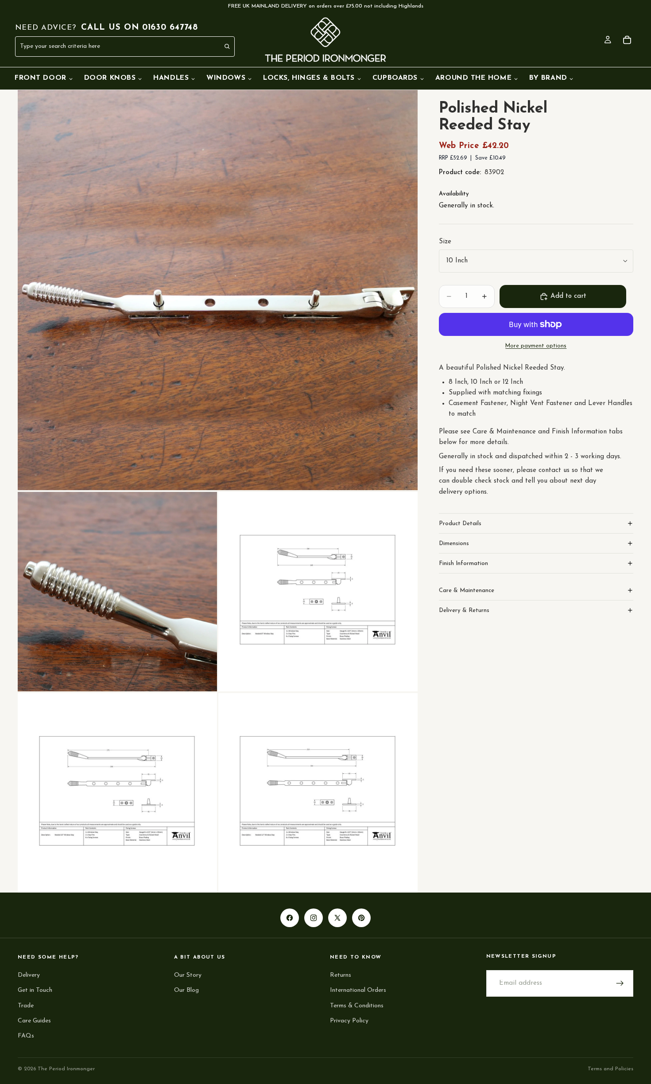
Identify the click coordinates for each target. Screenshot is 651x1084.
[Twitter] (337, 918)
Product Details (460, 523)
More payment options (535, 346)
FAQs (26, 1036)
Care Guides (34, 1020)
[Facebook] (290, 918)
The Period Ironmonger (66, 1069)
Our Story (188, 975)
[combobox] (105, 46)
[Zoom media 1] (218, 290)
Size (445, 241)
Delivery (29, 975)
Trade (26, 1005)
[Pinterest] (361, 918)
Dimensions (454, 543)
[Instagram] (314, 918)
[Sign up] (620, 983)
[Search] (227, 46)
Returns (340, 975)
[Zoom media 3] (318, 591)
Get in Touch (35, 990)
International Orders (358, 990)
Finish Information (463, 563)
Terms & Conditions (357, 1005)
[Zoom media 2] (117, 591)
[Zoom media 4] (117, 793)
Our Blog (186, 990)
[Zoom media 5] (318, 793)
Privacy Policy (349, 1020)
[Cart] (627, 40)
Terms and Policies (610, 1069)
